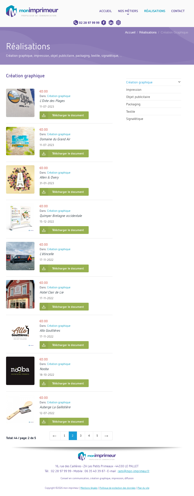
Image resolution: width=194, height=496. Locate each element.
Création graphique (58, 96)
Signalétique (134, 118)
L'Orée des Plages (52, 101)
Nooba (44, 369)
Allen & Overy (49, 177)
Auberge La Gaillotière (55, 407)
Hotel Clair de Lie (51, 292)
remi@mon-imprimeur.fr (133, 471)
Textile (130, 111)
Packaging (133, 104)
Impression (133, 89)
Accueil (130, 32)
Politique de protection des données (117, 487)
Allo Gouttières (50, 330)
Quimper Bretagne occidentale (61, 215)
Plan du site (143, 487)
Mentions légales (89, 487)
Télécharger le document (68, 115)
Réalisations (148, 32)
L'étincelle (47, 254)
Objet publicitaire (138, 97)
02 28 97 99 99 (89, 23)
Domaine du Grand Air (55, 139)
